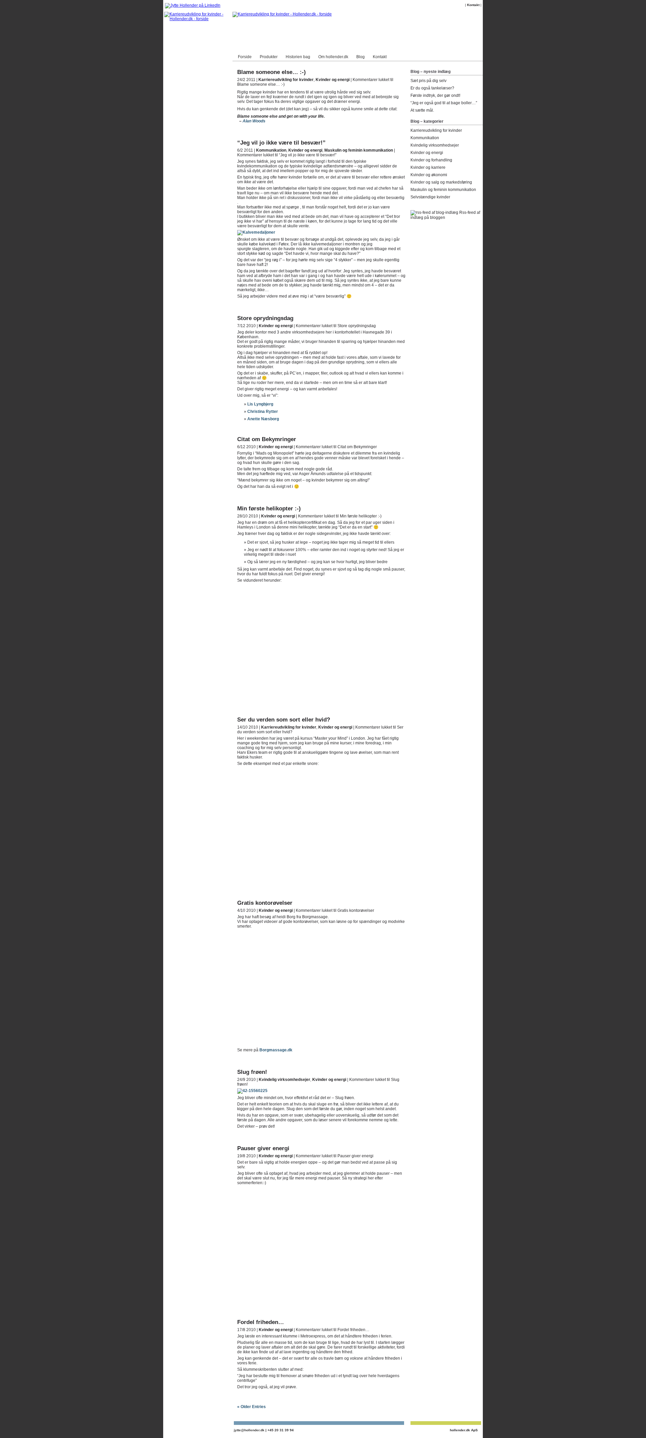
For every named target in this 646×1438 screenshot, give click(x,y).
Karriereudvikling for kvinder (286, 79)
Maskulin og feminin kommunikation (358, 150)
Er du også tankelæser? (432, 88)
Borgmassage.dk (275, 1050)
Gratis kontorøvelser (264, 903)
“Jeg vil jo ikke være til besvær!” (281, 143)
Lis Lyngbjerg (260, 404)
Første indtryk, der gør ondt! (435, 95)
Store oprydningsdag (265, 318)
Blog (360, 56)
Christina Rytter (262, 411)
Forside (245, 56)
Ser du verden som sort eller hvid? (283, 719)
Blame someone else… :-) (271, 72)
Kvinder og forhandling (431, 160)
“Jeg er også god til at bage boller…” (443, 103)
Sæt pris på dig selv (428, 80)
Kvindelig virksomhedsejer (284, 1079)
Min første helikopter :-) (269, 508)
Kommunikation (271, 150)
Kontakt (473, 5)
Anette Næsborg (263, 419)
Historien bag (298, 56)
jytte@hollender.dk (249, 1430)
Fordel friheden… (260, 1322)
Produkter (269, 56)
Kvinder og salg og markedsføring (441, 182)
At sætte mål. (422, 110)
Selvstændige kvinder (430, 197)
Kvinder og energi (333, 79)
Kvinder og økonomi (428, 174)
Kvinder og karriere (427, 167)
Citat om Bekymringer (266, 439)
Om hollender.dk (333, 56)
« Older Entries (251, 1406)
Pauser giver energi (263, 1148)
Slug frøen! (252, 1072)
